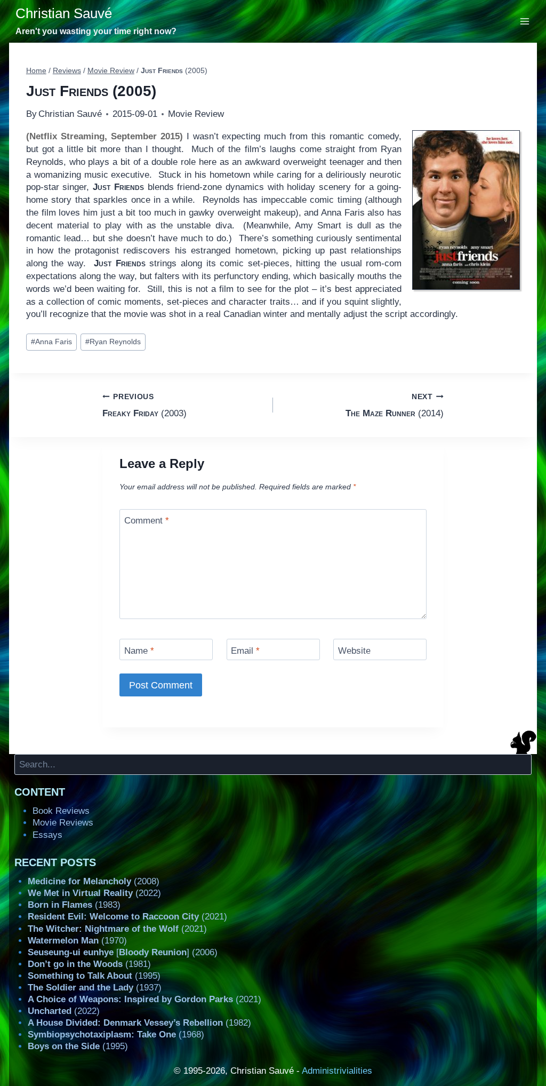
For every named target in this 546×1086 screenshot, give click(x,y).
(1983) (74, 905)
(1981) (89, 964)
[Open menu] (525, 21)
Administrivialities (337, 1071)
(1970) (77, 941)
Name (139, 650)
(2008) (93, 881)
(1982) (139, 1023)
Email (245, 650)
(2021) (127, 916)
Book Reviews (61, 811)
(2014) (395, 405)
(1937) (95, 987)
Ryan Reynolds (113, 342)
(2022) (94, 893)
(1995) (94, 976)
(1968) (116, 1034)
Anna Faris (51, 342)
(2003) (144, 405)
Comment (146, 521)
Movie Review (196, 114)
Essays (47, 835)
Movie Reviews (63, 823)
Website (354, 650)
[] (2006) (123, 952)
